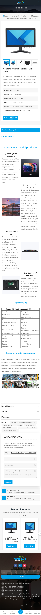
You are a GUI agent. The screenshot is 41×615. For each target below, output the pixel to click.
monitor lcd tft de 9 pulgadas (12, 425)
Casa (6, 16)
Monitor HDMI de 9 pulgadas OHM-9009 (23, 453)
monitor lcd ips (29, 425)
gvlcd (32, 606)
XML (4, 606)
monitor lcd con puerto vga (27, 428)
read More (10, 546)
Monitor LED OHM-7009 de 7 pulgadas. (11, 538)
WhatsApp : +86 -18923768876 (16, 590)
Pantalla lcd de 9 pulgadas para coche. (23, 422)
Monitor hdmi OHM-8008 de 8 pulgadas (30, 538)
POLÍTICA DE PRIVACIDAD (13, 606)
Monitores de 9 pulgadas (30, 16)
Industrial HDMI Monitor (10, 430)
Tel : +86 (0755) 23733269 (14, 587)
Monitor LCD (14, 16)
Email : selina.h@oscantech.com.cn (17, 584)
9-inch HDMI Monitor (9, 428)
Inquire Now (11, 118)
